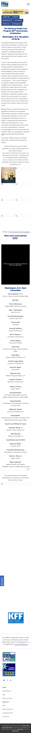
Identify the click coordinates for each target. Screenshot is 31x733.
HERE (15, 238)
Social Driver (15, 731)
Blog (4, 695)
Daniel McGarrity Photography (19, 232)
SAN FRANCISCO (16, 24)
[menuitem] (7, 680)
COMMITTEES (6, 17)
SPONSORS (15, 17)
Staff (4, 705)
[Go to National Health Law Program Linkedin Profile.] (10, 680)
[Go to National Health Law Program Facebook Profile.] (7, 680)
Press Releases (7, 691)
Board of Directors (8, 709)
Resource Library (7, 698)
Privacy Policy (26, 725)
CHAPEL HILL (6, 24)
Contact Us (6, 716)
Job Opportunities (8, 713)
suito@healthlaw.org (21, 644)
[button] (28, 4)
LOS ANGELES (18, 20)
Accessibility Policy (7, 727)
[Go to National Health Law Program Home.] (4, 4)
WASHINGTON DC (7, 20)
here (2, 134)
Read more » (20, 729)
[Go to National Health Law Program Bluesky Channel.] (4, 680)
